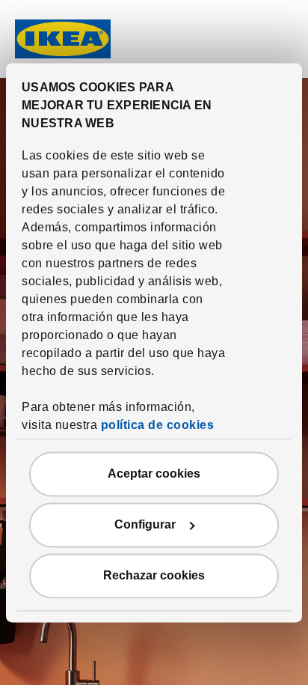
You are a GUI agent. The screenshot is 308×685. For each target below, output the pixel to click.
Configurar (145, 524)
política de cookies (158, 424)
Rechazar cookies (154, 575)
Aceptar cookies (154, 473)
